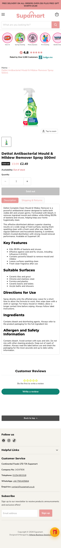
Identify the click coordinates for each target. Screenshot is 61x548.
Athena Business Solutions (40, 535)
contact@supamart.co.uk (23, 486)
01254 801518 (19, 475)
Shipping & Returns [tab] (32, 200)
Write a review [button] (31, 391)
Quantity (5, 175)
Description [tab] (10, 200)
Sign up (46, 513)
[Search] (56, 24)
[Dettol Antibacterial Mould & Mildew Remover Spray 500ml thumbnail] (6, 142)
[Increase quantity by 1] (27, 181)
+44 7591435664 (21, 481)
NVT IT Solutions (30, 538)
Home (4, 68)
